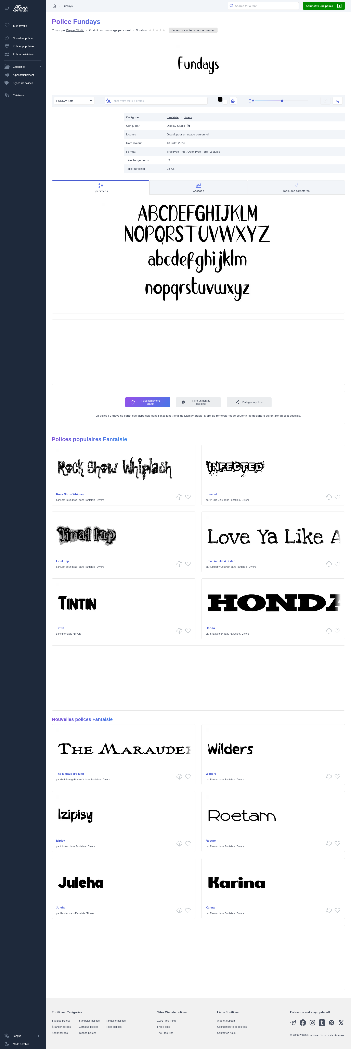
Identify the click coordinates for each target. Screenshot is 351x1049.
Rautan (214, 779)
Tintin (60, 628)
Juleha (60, 907)
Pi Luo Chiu (216, 500)
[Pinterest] (331, 1024)
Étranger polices (61, 1026)
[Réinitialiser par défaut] (325, 101)
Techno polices (87, 1032)
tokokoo (64, 846)
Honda (210, 628)
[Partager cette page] (338, 101)
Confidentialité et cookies (232, 1026)
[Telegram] (293, 1024)
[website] (187, 126)
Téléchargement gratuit (150, 402)
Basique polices (61, 1020)
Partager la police (252, 402)
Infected (211, 494)
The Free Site (165, 1032)
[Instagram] (312, 1024)
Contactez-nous (226, 1032)
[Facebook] (303, 1024)
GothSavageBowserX (72, 779)
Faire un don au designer (201, 402)
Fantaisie (173, 117)
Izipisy (60, 840)
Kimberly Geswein (220, 566)
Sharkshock (216, 633)
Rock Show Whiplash (71, 494)
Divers (188, 117)
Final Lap (62, 561)
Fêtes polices (114, 1026)
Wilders (211, 773)
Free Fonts (163, 1026)
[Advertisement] (86, 141)
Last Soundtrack (69, 500)
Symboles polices (89, 1020)
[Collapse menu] (7, 8)
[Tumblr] (322, 1024)
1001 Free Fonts (167, 1020)
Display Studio (75, 30)
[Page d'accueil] (54, 5)
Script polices (60, 1032)
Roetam (211, 840)
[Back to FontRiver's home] (19, 8)
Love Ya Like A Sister (220, 561)
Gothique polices (89, 1026)
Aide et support (226, 1020)
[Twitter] (341, 1024)
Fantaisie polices (116, 1020)
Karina (210, 907)
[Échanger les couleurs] (233, 101)
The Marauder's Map (70, 773)
